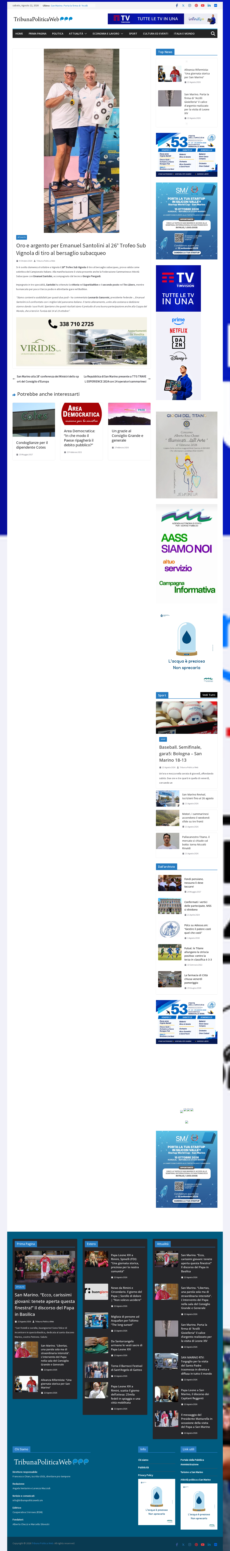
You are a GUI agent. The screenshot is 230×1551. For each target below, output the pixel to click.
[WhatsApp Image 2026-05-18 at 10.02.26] (186, 506)
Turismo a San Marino (192, 1472)
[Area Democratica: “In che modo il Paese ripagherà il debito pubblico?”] (81, 405)
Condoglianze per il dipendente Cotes (32, 445)
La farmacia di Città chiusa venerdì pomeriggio (196, 978)
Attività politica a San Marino (196, 1479)
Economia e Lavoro (106, 33)
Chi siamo (143, 1459)
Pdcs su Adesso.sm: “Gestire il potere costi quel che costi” (197, 928)
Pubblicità (143, 1467)
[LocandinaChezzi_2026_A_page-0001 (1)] (186, 413)
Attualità (76, 33)
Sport (133, 33)
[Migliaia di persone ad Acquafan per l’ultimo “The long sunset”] (96, 1323)
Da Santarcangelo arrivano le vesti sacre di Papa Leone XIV (126, 1345)
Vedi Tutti (209, 695)
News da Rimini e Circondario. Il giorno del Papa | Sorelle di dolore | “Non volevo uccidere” (126, 1294)
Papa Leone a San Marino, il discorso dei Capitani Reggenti (195, 1394)
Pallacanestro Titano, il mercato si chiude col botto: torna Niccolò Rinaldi (196, 842)
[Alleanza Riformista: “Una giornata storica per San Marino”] (26, 1386)
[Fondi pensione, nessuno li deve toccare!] (169, 885)
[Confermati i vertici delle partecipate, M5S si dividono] (169, 908)
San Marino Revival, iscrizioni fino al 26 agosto (197, 796)
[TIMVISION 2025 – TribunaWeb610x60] (162, 16)
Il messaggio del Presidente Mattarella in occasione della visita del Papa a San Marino (196, 1421)
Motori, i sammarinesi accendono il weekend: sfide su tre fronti (196, 817)
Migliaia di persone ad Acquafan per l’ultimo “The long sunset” (125, 1320)
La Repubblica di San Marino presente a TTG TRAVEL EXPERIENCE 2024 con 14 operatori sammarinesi (115, 379)
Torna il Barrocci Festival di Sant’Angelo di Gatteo (126, 1368)
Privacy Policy (145, 1475)
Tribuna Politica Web (45, 260)
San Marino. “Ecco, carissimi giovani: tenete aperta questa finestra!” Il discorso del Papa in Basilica (45, 1304)
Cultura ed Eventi (155, 33)
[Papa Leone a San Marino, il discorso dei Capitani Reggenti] (166, 1397)
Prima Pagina (37, 33)
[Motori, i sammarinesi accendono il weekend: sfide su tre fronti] (167, 820)
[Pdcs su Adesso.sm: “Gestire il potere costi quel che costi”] (169, 931)
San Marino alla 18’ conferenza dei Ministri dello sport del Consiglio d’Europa (48, 379)
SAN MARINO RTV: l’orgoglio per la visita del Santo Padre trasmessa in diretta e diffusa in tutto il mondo (197, 115)
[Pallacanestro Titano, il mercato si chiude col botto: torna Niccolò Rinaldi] (167, 845)
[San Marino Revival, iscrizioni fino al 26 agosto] (167, 799)
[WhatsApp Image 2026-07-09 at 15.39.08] (186, 611)
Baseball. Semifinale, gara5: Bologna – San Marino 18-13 (180, 753)
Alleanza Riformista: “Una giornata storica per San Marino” (56, 1383)
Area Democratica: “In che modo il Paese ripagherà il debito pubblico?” (79, 437)
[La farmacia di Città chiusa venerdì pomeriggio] (169, 981)
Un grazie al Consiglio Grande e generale (127, 435)
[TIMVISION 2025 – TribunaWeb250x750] (178, 267)
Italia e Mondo (184, 33)
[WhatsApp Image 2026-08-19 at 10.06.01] (186, 135)
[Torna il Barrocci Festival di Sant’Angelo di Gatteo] (96, 1371)
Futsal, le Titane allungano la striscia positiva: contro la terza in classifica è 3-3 (198, 953)
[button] (85, 33)
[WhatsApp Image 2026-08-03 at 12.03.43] (186, 184)
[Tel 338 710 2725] (81, 319)
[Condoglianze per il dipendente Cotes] (34, 405)
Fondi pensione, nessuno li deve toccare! (194, 882)
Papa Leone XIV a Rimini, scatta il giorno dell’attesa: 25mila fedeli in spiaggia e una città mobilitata (125, 1394)
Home (19, 33)
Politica (57, 33)
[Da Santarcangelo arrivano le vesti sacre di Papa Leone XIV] (96, 1348)
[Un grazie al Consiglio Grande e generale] (129, 405)
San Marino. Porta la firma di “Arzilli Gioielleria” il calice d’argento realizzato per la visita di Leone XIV (196, 79)
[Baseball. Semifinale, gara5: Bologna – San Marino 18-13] (186, 717)
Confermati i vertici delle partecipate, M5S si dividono (197, 905)
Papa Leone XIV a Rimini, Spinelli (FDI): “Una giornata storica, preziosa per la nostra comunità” (125, 1263)
